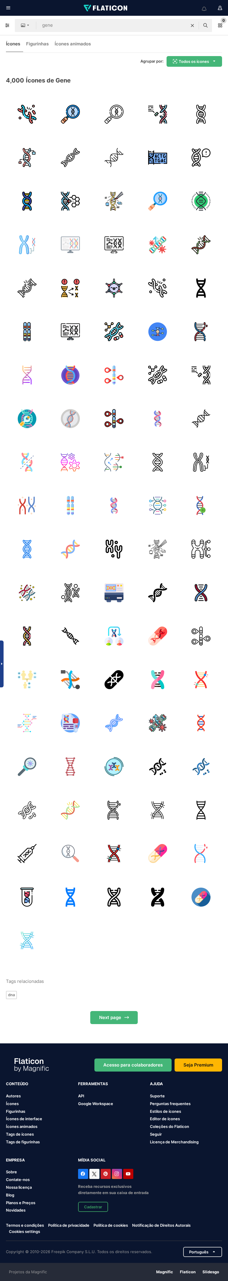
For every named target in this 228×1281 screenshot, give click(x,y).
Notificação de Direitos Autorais (161, 1225)
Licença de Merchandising (174, 1141)
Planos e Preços (20, 1202)
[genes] (201, 114)
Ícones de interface (24, 1118)
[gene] (70, 114)
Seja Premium (198, 1065)
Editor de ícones (165, 1118)
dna (11, 994)
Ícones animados (73, 44)
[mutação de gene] (27, 114)
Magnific (164, 1271)
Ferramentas (93, 1083)
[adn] (201, 158)
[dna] (70, 158)
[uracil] (114, 288)
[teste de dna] (70, 723)
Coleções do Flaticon (169, 1126)
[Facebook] (83, 1174)
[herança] (27, 679)
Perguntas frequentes (170, 1103)
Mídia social (91, 1160)
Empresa (15, 1160)
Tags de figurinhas (23, 1141)
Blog (10, 1195)
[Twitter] (94, 1174)
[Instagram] (117, 1174)
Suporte (157, 1096)
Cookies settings (24, 1231)
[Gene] (27, 418)
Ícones (13, 44)
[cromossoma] (27, 245)
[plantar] (157, 505)
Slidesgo (210, 1271)
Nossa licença (19, 1187)
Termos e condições (25, 1225)
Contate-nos (18, 1179)
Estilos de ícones (165, 1111)
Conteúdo (17, 1083)
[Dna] (201, 505)
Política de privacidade (68, 1225)
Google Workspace (95, 1103)
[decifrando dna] (157, 158)
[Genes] (157, 636)
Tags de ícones (20, 1134)
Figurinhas (37, 44)
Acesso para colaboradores (133, 1065)
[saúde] (70, 418)
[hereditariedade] (70, 288)
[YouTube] (128, 1174)
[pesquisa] (27, 766)
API (81, 1096)
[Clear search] (192, 25)
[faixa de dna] (70, 375)
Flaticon (188, 1271)
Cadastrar (93, 1206)
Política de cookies (111, 1225)
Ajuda (156, 1083)
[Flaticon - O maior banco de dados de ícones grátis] (106, 8)
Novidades (16, 1210)
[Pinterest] (106, 1174)
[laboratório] (114, 593)
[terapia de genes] (114, 331)
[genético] (70, 462)
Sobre (11, 1171)
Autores (13, 1096)
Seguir (156, 1134)
